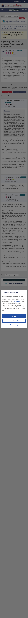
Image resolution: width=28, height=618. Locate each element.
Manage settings (14, 325)
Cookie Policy (16, 301)
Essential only (14, 321)
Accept (14, 316)
